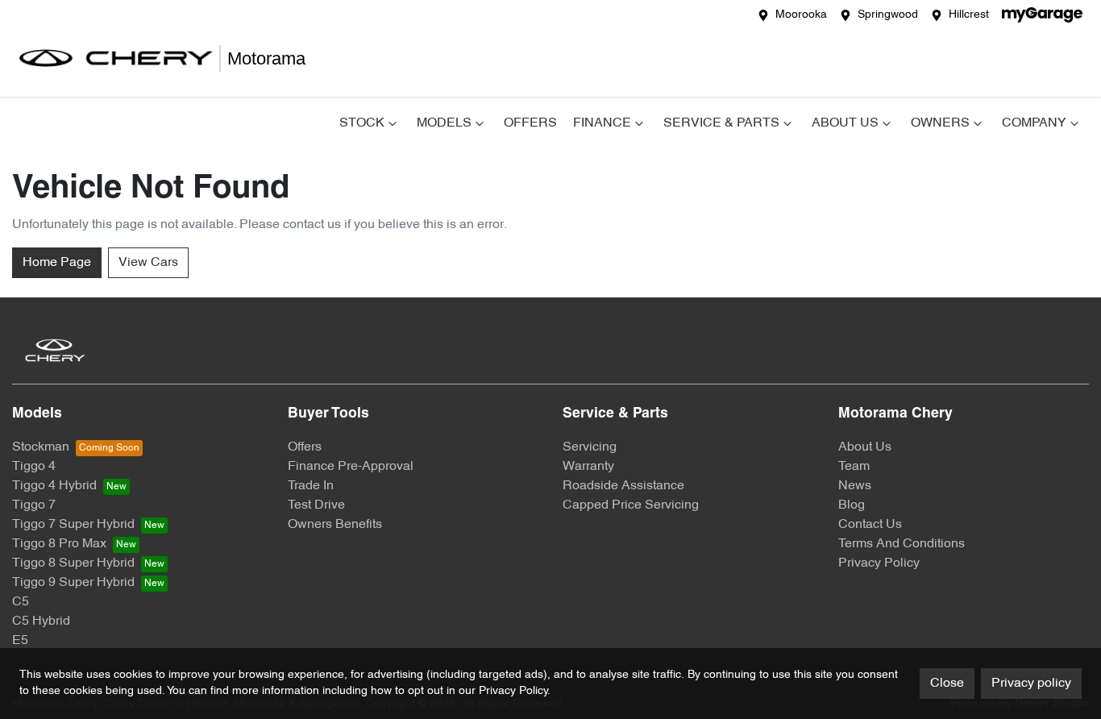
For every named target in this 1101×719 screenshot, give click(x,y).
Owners (940, 123)
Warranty (588, 466)
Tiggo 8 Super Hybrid (73, 563)
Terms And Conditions (901, 544)
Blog (851, 505)
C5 (20, 602)
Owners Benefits (335, 524)
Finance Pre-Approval (350, 466)
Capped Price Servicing (631, 505)
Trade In (311, 486)
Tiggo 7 (34, 505)
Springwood (888, 15)
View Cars (148, 262)
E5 (20, 640)
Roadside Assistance (623, 486)
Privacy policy (1031, 683)
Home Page (57, 262)
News (854, 486)
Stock (361, 123)
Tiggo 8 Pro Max (59, 544)
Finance (602, 123)
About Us (845, 123)
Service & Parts (721, 123)
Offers (530, 123)
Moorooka (801, 15)
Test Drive (316, 505)
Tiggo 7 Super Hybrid (73, 524)
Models (444, 123)
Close (947, 683)
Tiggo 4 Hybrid (54, 486)
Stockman (40, 447)
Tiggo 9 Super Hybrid (73, 582)
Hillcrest (969, 15)
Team (854, 466)
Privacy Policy (879, 563)
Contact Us (870, 524)
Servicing (590, 447)
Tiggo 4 (34, 466)
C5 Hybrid (41, 621)
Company (1034, 123)
